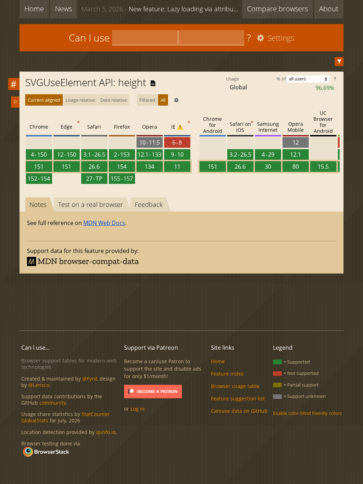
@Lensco (38, 385)
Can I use (89, 37)
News (63, 8)
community (52, 402)
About (329, 8)
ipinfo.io (106, 432)
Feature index (227, 373)
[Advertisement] (181, 301)
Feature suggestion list (238, 398)
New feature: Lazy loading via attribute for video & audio (160, 9)
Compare (277, 8)
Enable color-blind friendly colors (307, 413)
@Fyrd (89, 378)
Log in (137, 408)
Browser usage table (235, 386)
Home (34, 8)
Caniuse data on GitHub (239, 410)
